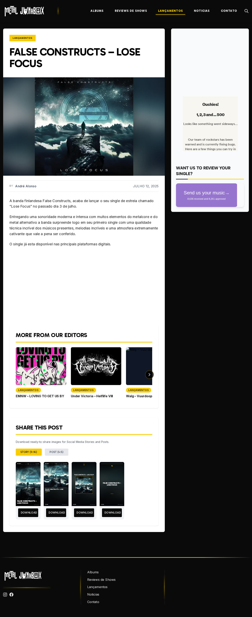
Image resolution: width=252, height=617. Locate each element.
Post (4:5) (57, 452)
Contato (229, 11)
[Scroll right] (149, 374)
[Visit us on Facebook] (11, 595)
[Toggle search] (246, 11)
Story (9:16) (28, 452)
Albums (97, 11)
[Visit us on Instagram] (5, 595)
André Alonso (25, 186)
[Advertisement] (210, 61)
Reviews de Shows (131, 11)
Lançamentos (170, 11)
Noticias (202, 11)
